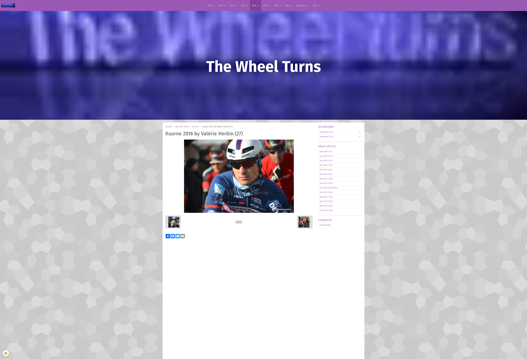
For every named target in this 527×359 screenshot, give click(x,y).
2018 (276, 5)
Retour (239, 222)
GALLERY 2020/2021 (328, 187)
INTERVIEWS (325, 225)
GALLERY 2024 (326, 201)
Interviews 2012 (326, 136)
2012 (210, 5)
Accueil (168, 126)
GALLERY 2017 (326, 174)
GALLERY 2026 (326, 210)
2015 (243, 5)
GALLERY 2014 (326, 160)
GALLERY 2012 (326, 151)
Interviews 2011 (326, 132)
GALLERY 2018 (326, 178)
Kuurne (195, 126)
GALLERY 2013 (326, 156)
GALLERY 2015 (326, 165)
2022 (315, 5)
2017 (265, 5)
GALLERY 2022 (326, 192)
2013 (221, 5)
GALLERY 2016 (181, 126)
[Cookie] (6, 353)
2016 (254, 5)
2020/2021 (301, 5)
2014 (232, 5)
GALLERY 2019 (326, 183)
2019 (287, 5)
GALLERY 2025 (326, 205)
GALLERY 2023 (326, 196)
